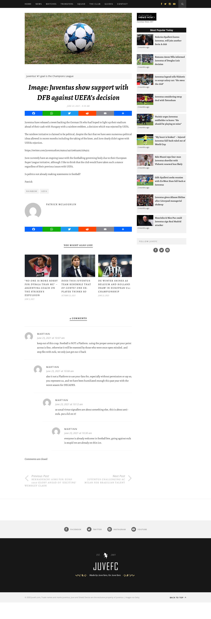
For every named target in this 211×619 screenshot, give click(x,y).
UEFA (44, 191)
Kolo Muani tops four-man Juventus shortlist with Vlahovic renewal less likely (168, 160)
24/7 (151, 22)
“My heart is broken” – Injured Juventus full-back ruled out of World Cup (170, 140)
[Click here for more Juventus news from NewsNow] (146, 17)
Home (28, 4)
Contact (122, 4)
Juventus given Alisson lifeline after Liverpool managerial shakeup (170, 201)
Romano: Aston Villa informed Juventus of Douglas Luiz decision (170, 60)
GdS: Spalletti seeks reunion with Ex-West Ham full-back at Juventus (170, 181)
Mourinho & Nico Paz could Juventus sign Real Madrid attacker (168, 221)
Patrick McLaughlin (61, 204)
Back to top (177, 597)
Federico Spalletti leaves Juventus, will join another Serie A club (168, 40)
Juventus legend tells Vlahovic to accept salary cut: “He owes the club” (170, 80)
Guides (109, 4)
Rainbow (31, 191)
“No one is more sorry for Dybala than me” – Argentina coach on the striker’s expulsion (41, 288)
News (39, 4)
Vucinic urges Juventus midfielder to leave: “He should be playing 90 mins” (168, 120)
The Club (95, 4)
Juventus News (143, 22)
